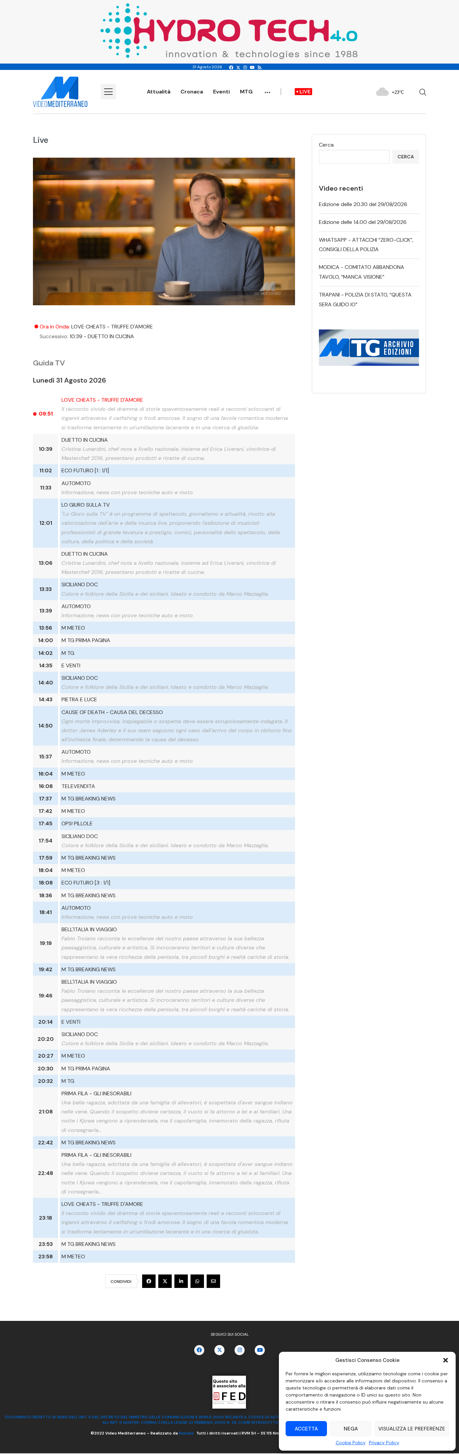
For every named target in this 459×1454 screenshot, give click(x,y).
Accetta (306, 1428)
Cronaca (191, 91)
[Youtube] (252, 67)
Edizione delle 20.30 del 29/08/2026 (363, 204)
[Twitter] (238, 67)
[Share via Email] (213, 1281)
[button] (445, 1360)
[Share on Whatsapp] (197, 1281)
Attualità (158, 91)
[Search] (422, 92)
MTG (246, 91)
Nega (351, 1428)
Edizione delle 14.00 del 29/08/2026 (363, 222)
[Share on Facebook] (149, 1281)
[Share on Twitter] (165, 1281)
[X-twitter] (219, 1350)
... (267, 89)
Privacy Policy (384, 1443)
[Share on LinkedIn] (181, 1281)
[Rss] (259, 67)
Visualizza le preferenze (411, 1428)
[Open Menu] (108, 91)
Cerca (326, 144)
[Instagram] (245, 67)
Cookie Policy (351, 1443)
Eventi (221, 91)
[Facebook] (231, 67)
